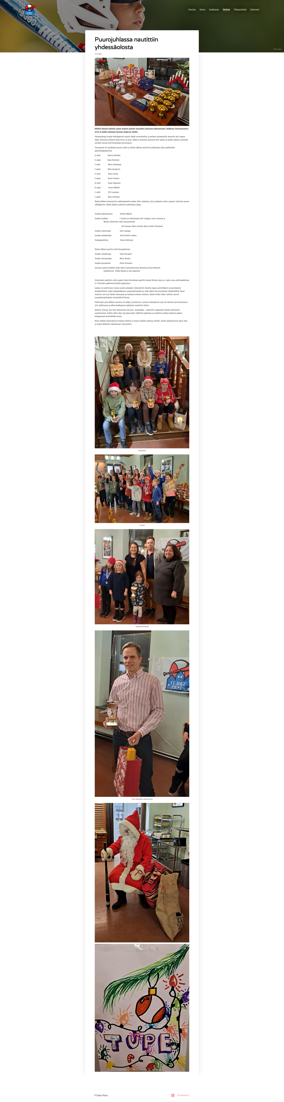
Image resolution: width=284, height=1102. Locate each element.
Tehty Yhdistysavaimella (182, 1095)
